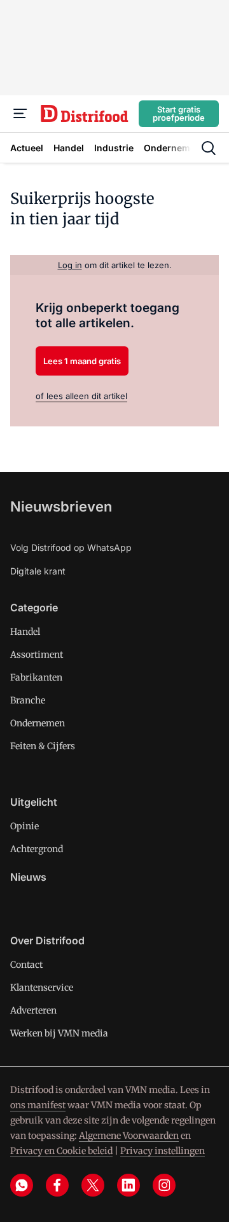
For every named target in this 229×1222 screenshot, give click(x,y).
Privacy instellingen (162, 1151)
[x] (92, 1185)
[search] (208, 148)
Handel (25, 631)
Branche (27, 700)
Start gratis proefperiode (179, 113)
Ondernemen (37, 723)
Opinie (24, 826)
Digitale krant (38, 571)
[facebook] (57, 1185)
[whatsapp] (21, 1185)
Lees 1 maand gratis (82, 361)
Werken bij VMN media (59, 1033)
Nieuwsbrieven (61, 506)
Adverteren (33, 1010)
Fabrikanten (36, 677)
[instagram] (164, 1185)
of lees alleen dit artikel (81, 396)
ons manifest (38, 1105)
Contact (26, 964)
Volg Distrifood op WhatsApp (71, 547)
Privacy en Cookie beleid (61, 1151)
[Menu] (20, 113)
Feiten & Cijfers (42, 746)
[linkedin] (128, 1185)
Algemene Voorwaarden (129, 1135)
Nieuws (28, 877)
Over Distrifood (47, 940)
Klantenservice (41, 987)
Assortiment (36, 654)
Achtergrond (36, 849)
